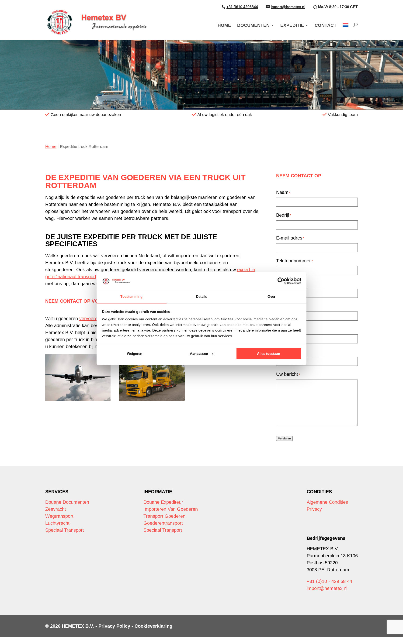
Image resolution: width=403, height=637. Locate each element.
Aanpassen (199, 354)
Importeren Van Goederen (170, 509)
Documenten (253, 25)
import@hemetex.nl (288, 7)
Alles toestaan (268, 354)
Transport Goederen (164, 516)
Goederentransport (163, 523)
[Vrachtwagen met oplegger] (151, 377)
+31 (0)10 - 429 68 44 (329, 581)
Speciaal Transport (64, 530)
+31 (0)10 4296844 (242, 7)
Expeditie (292, 25)
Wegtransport (59, 516)
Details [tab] (201, 296)
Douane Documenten (67, 502)
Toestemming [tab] (131, 296)
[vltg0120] (78, 377)
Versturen (284, 438)
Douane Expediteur (163, 502)
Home (224, 25)
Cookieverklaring (153, 626)
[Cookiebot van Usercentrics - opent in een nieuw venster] (281, 280)
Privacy (314, 509)
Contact (326, 25)
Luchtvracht (57, 523)
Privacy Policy (114, 626)
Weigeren (134, 354)
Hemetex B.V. (78, 626)
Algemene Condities (327, 502)
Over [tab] (271, 296)
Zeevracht (55, 509)
